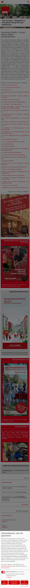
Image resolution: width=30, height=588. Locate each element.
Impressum (6, 567)
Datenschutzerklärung (6, 566)
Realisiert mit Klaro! (24, 586)
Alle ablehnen (4, 582)
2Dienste (9, 577)
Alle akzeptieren (24, 582)
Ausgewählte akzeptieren (14, 582)
